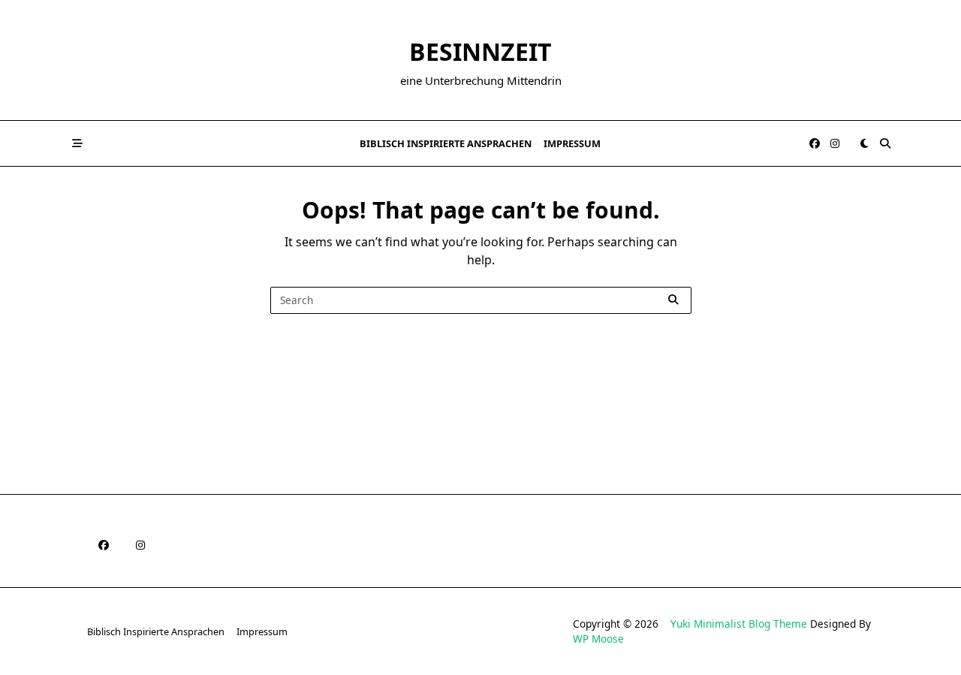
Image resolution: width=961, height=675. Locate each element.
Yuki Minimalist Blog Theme (738, 623)
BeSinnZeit (480, 51)
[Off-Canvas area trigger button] (77, 143)
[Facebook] (814, 143)
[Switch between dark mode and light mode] (864, 143)
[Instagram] (834, 143)
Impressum (572, 143)
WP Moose (598, 638)
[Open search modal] (885, 143)
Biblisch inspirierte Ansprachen (446, 143)
